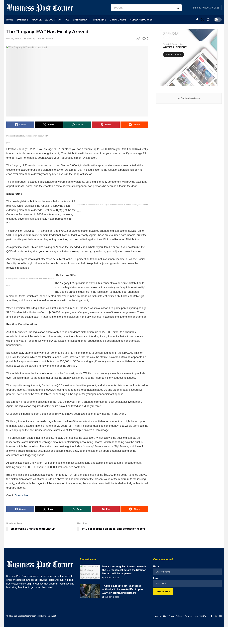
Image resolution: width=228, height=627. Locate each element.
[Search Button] (178, 7)
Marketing (99, 19)
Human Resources (141, 19)
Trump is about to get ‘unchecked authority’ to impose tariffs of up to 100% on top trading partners (122, 589)
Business (22, 19)
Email (156, 578)
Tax (66, 19)
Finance (37, 19)
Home (9, 19)
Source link (21, 495)
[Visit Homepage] (39, 7)
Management (81, 19)
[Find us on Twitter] (202, 19)
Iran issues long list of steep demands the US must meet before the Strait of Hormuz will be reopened (124, 570)
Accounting (53, 19)
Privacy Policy (175, 616)
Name (156, 566)
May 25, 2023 (12, 38)
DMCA (203, 616)
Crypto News (118, 19)
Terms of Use (191, 616)
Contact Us (160, 616)
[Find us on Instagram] (208, 19)
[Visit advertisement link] (189, 57)
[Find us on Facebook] (197, 19)
